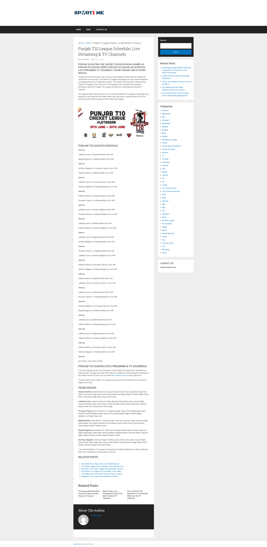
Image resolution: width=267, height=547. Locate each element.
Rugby (164, 227)
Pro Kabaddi (167, 224)
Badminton (166, 114)
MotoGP (165, 201)
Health (164, 172)
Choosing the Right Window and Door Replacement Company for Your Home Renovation (176, 70)
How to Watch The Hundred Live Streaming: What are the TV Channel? (137, 494)
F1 (163, 156)
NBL (163, 208)
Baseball (165, 120)
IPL (163, 178)
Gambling (165, 162)
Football (165, 159)
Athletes (165, 111)
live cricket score (118, 375)
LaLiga (164, 185)
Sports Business (168, 233)
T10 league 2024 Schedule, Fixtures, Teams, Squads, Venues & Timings (89, 493)
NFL (163, 211)
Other (164, 217)
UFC (163, 246)
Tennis (164, 237)
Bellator (165, 127)
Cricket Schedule (168, 149)
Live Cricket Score (169, 188)
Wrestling (165, 250)
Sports (164, 230)
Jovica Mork (84, 59)
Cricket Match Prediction (171, 146)
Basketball (166, 123)
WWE (88, 30)
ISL (163, 182)
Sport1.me (77, 544)
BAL (163, 117)
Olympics (165, 214)
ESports (165, 153)
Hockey (165, 175)
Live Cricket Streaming (171, 191)
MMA (164, 198)
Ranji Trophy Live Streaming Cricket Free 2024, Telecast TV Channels (112, 494)
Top (163, 240)
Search (163, 40)
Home (78, 30)
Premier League (168, 220)
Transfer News (167, 243)
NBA (164, 204)
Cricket (164, 143)
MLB (164, 195)
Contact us (101, 30)
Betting (165, 130)
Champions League (169, 140)
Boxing (164, 136)
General (165, 165)
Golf (163, 169)
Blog (164, 133)
